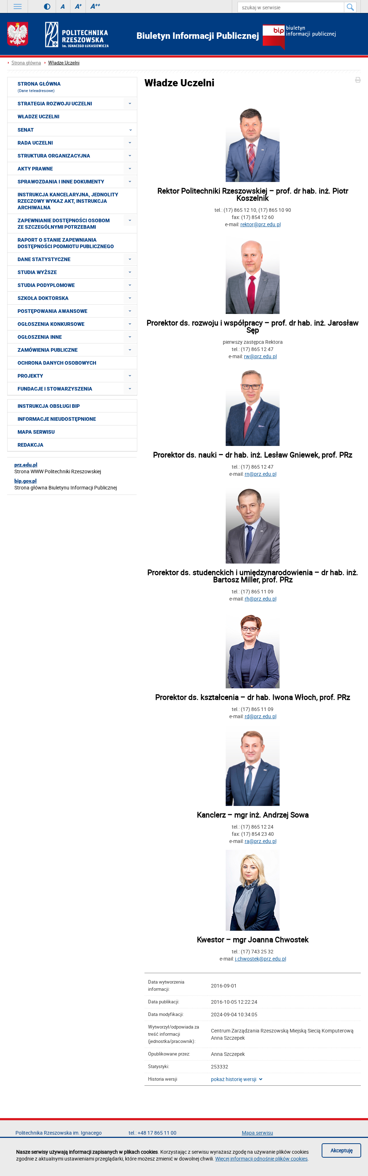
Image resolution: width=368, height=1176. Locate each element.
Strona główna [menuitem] (39, 87)
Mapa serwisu (36, 432)
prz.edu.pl (25, 465)
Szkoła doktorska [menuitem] (43, 298)
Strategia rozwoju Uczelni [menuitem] (55, 103)
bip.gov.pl (25, 481)
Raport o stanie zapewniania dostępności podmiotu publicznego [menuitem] (66, 243)
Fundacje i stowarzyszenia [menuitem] (55, 389)
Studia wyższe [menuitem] (37, 272)
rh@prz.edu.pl (260, 598)
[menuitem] (130, 103)
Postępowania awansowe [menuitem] (52, 311)
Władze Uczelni (63, 63)
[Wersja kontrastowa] (42, 6)
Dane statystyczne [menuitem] (44, 259)
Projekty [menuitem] (30, 376)
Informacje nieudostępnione (57, 419)
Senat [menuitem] (26, 130)
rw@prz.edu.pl (260, 356)
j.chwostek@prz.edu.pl (260, 958)
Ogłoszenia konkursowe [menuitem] (51, 324)
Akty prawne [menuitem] (35, 169)
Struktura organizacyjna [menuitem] (54, 156)
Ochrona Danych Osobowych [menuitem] (57, 363)
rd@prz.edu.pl (260, 716)
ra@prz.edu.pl (260, 841)
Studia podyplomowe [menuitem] (46, 285)
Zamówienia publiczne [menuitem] (48, 350)
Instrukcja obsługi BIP (49, 406)
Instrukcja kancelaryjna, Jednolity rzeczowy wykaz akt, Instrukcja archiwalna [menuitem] (68, 201)
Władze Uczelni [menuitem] (38, 116)
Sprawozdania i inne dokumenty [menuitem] (61, 181)
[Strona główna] (58, 34)
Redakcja (30, 445)
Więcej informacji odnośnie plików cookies (261, 1158)
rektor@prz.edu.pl (260, 224)
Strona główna (26, 63)
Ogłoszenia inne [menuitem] (40, 337)
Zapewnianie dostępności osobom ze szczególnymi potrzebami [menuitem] (64, 224)
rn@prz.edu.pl (260, 473)
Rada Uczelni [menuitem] (35, 143)
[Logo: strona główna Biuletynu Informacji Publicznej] (312, 38)
